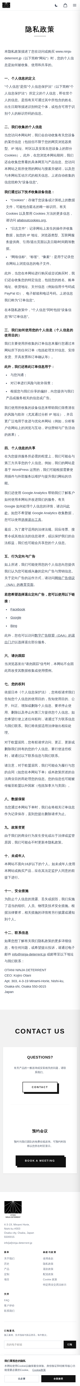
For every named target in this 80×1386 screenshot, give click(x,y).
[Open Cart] (65, 5)
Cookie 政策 (50, 1279)
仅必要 (21, 1378)
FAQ (6, 1300)
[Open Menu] (74, 5)
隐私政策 (48, 1263)
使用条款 (48, 1258)
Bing (13, 626)
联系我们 (9, 1310)
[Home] (6, 5)
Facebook (17, 609)
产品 (6, 1268)
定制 (6, 1274)
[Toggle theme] (56, 5)
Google (15, 617)
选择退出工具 (31, 520)
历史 (6, 1263)
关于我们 (9, 1258)
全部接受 (58, 1378)
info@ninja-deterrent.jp (29, 954)
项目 (6, 1279)
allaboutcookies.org (31, 220)
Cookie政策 (39, 1369)
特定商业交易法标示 (54, 1284)
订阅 (69, 1344)
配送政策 (48, 1274)
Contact (40, 1087)
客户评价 (9, 1305)
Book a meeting (40, 1160)
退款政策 (48, 1268)
